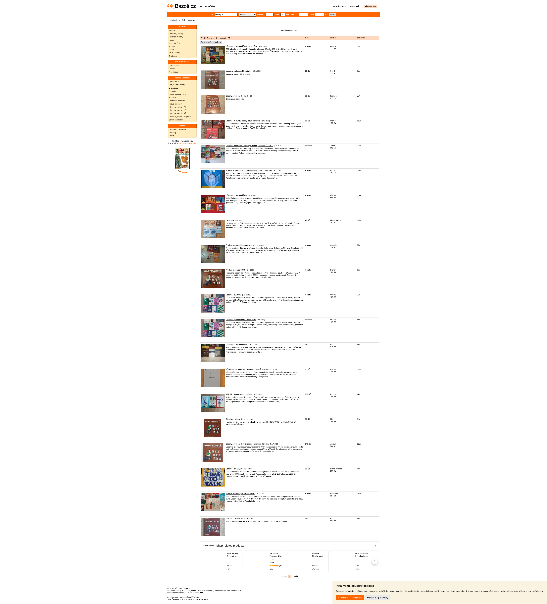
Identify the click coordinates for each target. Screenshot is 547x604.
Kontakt (194, 591)
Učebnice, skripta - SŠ (177, 110)
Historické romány (176, 37)
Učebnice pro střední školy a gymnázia (241, 46)
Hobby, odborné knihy (177, 94)
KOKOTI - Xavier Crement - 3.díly (239, 394)
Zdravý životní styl (176, 120)
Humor (171, 40)
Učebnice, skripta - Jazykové (180, 117)
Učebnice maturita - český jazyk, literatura (243, 121)
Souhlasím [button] (343, 598)
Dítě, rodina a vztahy (177, 85)
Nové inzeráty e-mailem (211, 42)
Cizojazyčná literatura (177, 130)
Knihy (184, 20)
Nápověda (171, 591)
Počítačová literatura (177, 101)
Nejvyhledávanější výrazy (189, 597)
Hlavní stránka (174, 20)
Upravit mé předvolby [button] (377, 598)
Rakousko (204, 599)
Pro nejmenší (174, 66)
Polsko (197, 599)
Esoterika (172, 91)
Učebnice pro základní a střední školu (241, 320)
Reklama (201, 591)
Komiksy (172, 46)
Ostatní (171, 136)
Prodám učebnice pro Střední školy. (240, 494)
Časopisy (172, 133)
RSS (228, 591)
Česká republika (178, 599)
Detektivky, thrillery (176, 34)
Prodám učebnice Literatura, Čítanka (241, 245)
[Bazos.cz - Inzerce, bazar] (181, 8)
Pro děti (172, 69)
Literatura (230, 220)
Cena (307, 38)
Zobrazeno (361, 38)
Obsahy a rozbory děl (234, 96)
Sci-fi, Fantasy (174, 53)
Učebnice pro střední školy (237, 195)
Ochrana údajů (220, 591)
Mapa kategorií (172, 597)
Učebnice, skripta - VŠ (177, 113)
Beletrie (172, 30)
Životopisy (173, 56)
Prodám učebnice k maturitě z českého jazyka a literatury (249, 171)
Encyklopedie (174, 88)
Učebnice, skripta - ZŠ (177, 107)
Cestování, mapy (175, 82)
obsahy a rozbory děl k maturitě (238, 71)
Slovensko (189, 599)
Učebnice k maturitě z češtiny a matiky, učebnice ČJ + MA (249, 146)
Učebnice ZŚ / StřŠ (233, 295)
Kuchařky (172, 98)
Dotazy (178, 591)
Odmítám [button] (357, 598)
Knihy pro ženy (174, 43)
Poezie (171, 50)
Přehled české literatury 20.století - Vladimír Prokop (247, 369)
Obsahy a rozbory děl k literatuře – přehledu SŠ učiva (247, 444)
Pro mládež (173, 72)
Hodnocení (186, 591)
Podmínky (209, 591)
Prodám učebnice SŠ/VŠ (235, 270)
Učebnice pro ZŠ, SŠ (234, 469)
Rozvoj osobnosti (175, 104)
